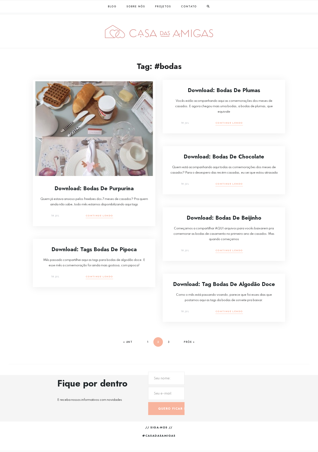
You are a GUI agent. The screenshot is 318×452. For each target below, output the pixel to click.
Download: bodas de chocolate (224, 156)
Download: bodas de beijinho (224, 218)
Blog (112, 6)
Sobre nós (136, 6)
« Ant (127, 342)
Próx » (189, 342)
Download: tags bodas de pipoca (94, 249)
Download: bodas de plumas (224, 90)
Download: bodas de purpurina (94, 188)
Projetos (163, 6)
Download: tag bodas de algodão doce (224, 284)
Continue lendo (99, 215)
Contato (189, 6)
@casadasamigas (159, 436)
